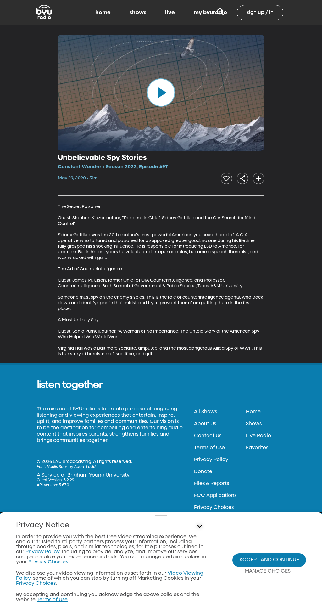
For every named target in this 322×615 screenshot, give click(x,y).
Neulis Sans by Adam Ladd (71, 467)
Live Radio (258, 435)
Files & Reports (211, 483)
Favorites (257, 447)
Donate (203, 471)
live (170, 12)
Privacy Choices (214, 507)
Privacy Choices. (48, 562)
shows (138, 12)
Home (253, 412)
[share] (242, 178)
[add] (258, 178)
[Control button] (199, 526)
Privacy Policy (211, 459)
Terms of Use (209, 447)
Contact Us (207, 435)
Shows (254, 423)
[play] (161, 92)
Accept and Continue (269, 559)
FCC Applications (215, 495)
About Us (205, 423)
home (103, 12)
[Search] (220, 12)
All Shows (205, 412)
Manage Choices (268, 571)
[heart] (226, 178)
